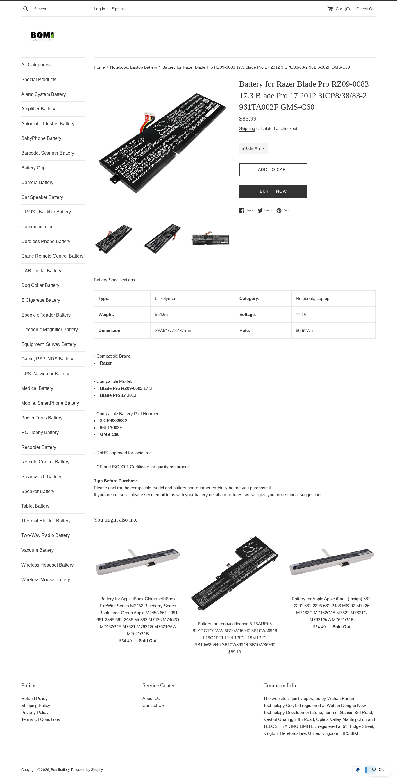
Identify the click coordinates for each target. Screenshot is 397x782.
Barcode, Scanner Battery (47, 153)
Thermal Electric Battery (46, 520)
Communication (37, 226)
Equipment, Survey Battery (48, 344)
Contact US (153, 705)
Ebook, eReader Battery (46, 315)
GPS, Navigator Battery (45, 373)
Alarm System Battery (43, 94)
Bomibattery (60, 770)
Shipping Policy (35, 705)
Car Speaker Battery (42, 197)
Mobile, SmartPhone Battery (50, 403)
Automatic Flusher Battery (47, 123)
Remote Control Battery (45, 461)
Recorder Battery (38, 447)
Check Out (366, 9)
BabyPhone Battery (41, 138)
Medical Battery (37, 388)
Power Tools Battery (41, 417)
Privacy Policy (35, 712)
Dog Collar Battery (40, 285)
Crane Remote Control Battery (52, 255)
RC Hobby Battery (40, 432)
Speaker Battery (37, 491)
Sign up (119, 9)
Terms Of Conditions (40, 719)
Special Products (38, 79)
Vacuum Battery (37, 550)
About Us (151, 698)
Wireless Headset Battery (47, 565)
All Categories (36, 64)
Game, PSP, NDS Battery (47, 358)
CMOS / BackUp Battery (46, 211)
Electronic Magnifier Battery (49, 329)
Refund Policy (34, 698)
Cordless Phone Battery (45, 241)
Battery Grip (33, 167)
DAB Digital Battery (41, 270)
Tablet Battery (35, 506)
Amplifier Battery (38, 108)
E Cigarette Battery (40, 300)
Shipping (247, 128)
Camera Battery (37, 182)
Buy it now (273, 191)
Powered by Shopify (87, 770)
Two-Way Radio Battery (45, 535)
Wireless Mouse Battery (45, 579)
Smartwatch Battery (41, 476)
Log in (99, 9)
